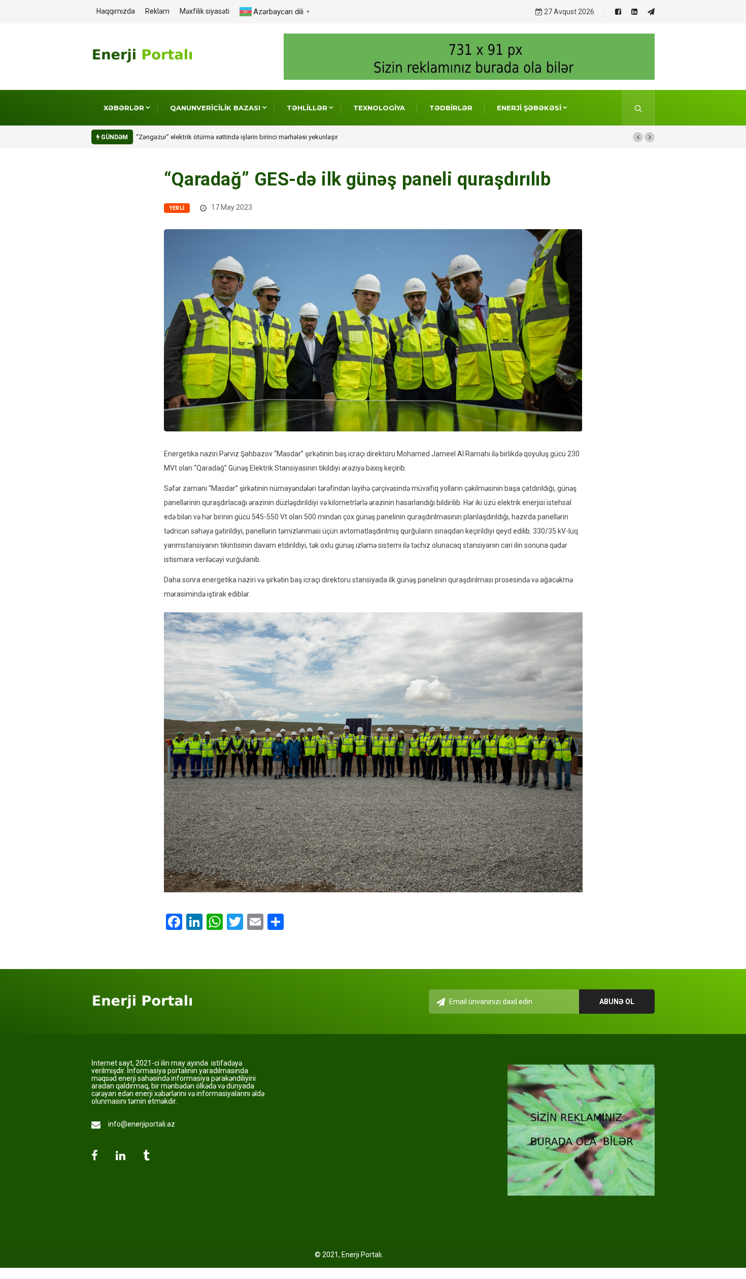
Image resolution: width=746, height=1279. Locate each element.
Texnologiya (379, 108)
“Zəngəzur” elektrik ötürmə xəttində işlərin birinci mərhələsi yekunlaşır (237, 137)
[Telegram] (651, 12)
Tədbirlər (450, 108)
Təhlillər (307, 108)
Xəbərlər (124, 108)
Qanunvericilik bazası (215, 108)
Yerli (177, 208)
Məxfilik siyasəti (204, 11)
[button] (638, 137)
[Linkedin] (634, 12)
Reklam (157, 11)
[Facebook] (618, 12)
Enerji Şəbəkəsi (529, 108)
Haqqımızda (115, 11)
